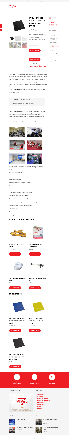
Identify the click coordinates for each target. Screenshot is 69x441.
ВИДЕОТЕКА (22, 12)
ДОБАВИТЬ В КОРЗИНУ (34, 50)
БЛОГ (26, 12)
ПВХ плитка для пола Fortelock (54, 46)
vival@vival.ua (42, 0)
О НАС (10, 12)
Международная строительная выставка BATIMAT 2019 (25, 428)
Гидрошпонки (39, 408)
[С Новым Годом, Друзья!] (12, 422)
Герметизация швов (53, 61)
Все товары (52, 35)
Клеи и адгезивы (53, 42)
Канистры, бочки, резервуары (54, 39)
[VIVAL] (12, 6)
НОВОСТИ (29, 12)
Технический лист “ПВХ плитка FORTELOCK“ (21, 99)
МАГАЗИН (13, 12)
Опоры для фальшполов (53, 67)
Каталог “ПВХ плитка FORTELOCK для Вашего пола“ (23, 103)
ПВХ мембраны (40, 396)
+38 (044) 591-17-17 (14, 0)
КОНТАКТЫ (40, 12)
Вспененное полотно (52, 75)
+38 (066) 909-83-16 (32, 0)
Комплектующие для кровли (54, 57)
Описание (11, 71)
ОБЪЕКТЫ (18, 12)
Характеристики (18, 71)
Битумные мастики (40, 404)
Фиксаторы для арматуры (53, 71)
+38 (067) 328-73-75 (23, 0)
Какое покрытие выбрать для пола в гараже (50, 420)
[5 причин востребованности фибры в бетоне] (39, 430)
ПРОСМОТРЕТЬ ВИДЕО (17, 133)
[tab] (11, 71)
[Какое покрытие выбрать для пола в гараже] (39, 422)
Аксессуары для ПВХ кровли (42, 398)
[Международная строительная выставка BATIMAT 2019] (12, 430)
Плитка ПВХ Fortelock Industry (39, 66)
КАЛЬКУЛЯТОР (34, 12)
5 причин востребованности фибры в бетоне (50, 428)
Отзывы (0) (25, 71)
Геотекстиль (52, 64)
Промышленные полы (54, 50)
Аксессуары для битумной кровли (43, 400)
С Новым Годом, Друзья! (21, 419)
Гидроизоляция (54, 53)
